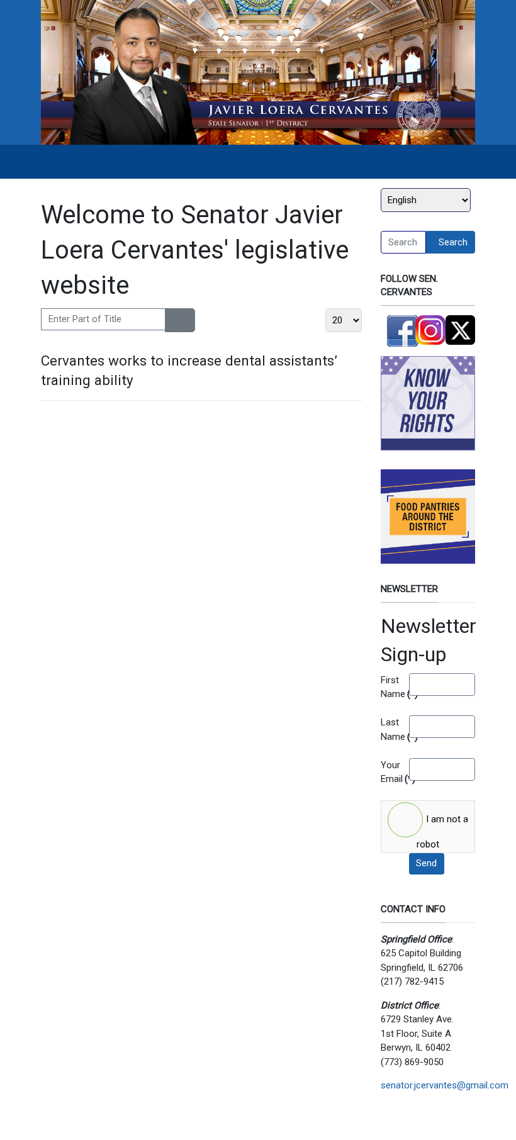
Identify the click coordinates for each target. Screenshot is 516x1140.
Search (453, 242)
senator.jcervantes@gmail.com (444, 1085)
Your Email (390, 772)
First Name (390, 687)
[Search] (173, 320)
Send (426, 863)
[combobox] (403, 242)
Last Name (390, 729)
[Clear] (187, 320)
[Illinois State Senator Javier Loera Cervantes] (258, 72)
